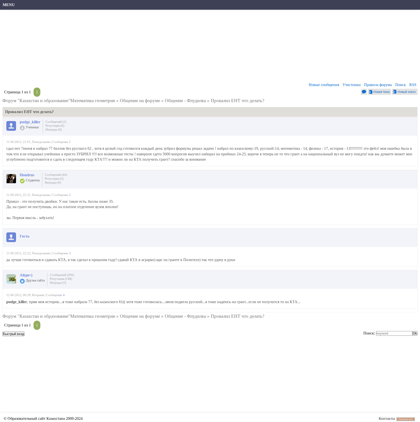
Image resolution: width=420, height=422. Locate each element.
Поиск (400, 85)
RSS (412, 85)
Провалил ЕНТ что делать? (237, 100)
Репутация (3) (54, 178)
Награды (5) (58, 282)
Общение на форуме (140, 100)
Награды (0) (53, 129)
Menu (9, 5)
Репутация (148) (61, 279)
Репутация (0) (54, 125)
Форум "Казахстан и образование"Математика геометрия (58, 100)
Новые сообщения (324, 85)
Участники (351, 85)
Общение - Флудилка (185, 100)
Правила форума (378, 85)
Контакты (387, 418)
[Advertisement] (149, 47)
